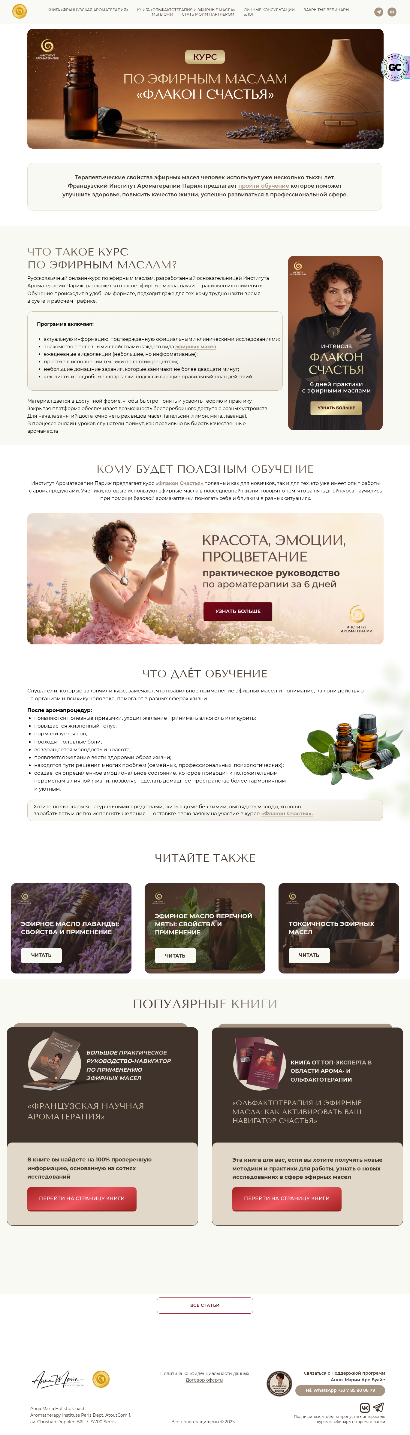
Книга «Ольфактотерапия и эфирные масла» (186, 10)
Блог (248, 14)
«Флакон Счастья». (287, 813)
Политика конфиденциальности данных (204, 1373)
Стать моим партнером (208, 14)
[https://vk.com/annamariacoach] (391, 12)
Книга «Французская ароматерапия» (87, 10)
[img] (335, 343)
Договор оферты (204, 1380)
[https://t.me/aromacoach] (378, 12)
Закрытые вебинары (326, 10)
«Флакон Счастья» (179, 483)
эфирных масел (195, 347)
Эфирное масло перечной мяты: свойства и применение (203, 924)
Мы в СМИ (162, 14)
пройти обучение (263, 185)
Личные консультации (269, 10)
